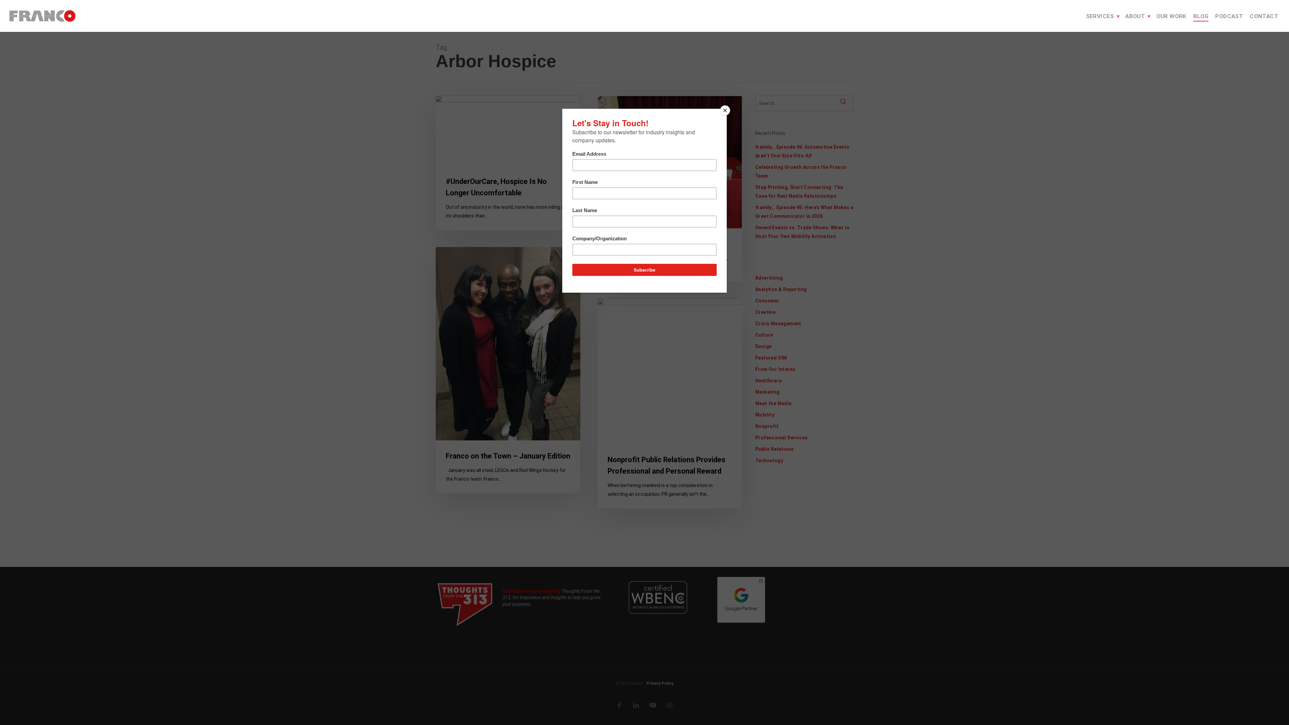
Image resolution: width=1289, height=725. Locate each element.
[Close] (725, 110)
